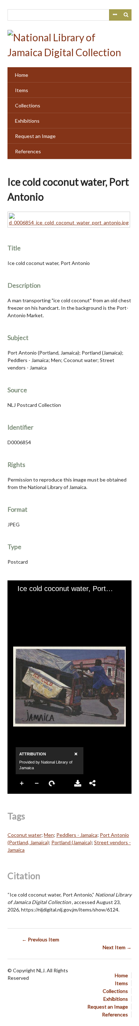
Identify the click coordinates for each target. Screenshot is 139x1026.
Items (21, 90)
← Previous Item (40, 939)
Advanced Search (114, 15)
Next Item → (117, 947)
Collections (27, 105)
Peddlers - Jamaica (76, 835)
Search (126, 15)
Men (49, 835)
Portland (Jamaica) (71, 842)
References (28, 151)
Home (21, 75)
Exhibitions (27, 121)
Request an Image (35, 136)
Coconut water (24, 835)
